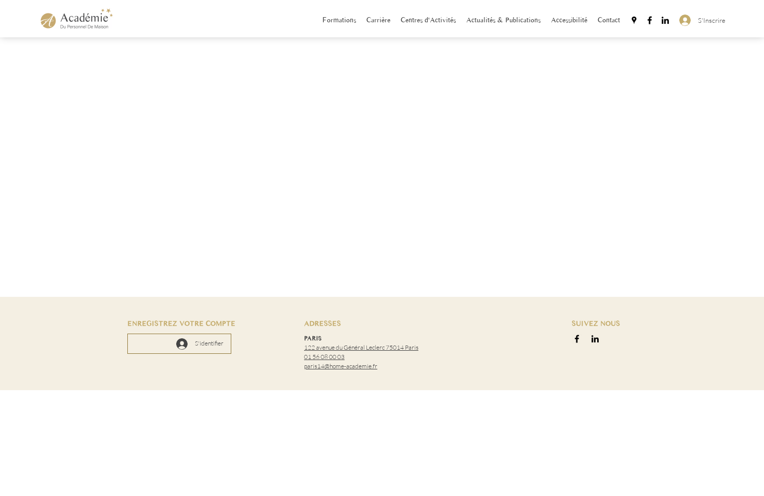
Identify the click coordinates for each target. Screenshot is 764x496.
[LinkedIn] (665, 20)
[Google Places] (634, 20)
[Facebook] (649, 20)
